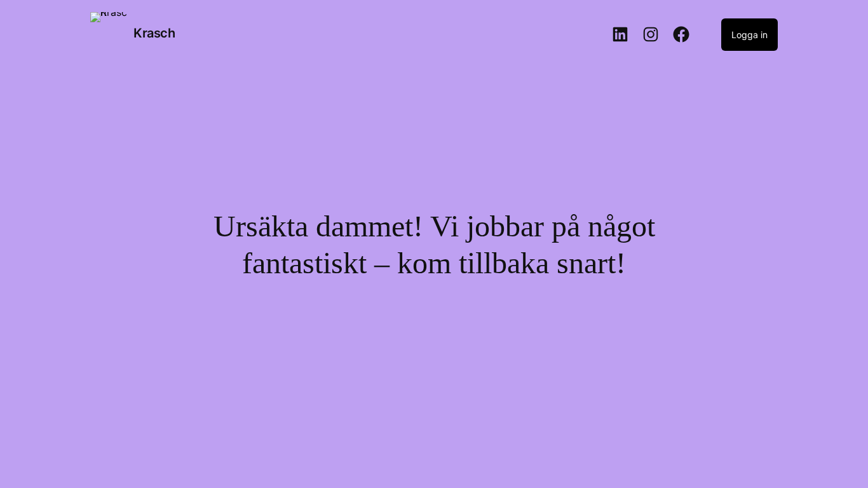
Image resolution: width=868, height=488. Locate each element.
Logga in (749, 34)
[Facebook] (681, 34)
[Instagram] (650, 34)
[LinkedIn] (620, 34)
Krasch (154, 33)
